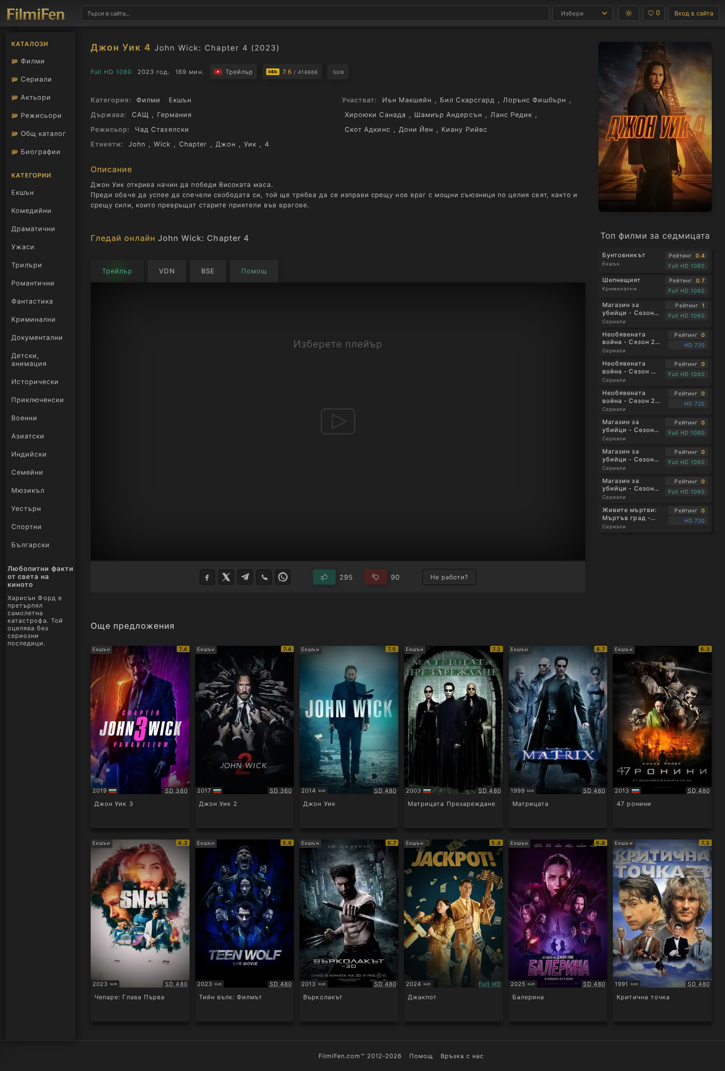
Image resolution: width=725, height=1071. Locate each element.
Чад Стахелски (162, 129)
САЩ (140, 115)
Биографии (36, 152)
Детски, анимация (29, 359)
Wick (162, 144)
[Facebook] (207, 577)
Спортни (26, 527)
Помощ (421, 1056)
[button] (629, 13)
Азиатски (28, 436)
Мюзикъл (28, 490)
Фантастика (32, 301)
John (136, 144)
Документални (37, 337)
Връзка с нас (462, 1056)
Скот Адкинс (367, 129)
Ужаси (23, 247)
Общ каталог (38, 133)
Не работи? (449, 577)
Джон (226, 144)
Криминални (33, 319)
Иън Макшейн (407, 100)
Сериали (31, 79)
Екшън (22, 192)
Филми (28, 61)
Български (30, 545)
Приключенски (37, 400)
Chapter (193, 144)
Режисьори (36, 115)
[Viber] (263, 577)
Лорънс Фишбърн (534, 100)
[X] (226, 577)
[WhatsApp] (282, 577)
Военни (24, 418)
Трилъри (26, 267)
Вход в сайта (693, 13)
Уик (250, 144)
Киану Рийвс (464, 129)
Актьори (31, 97)
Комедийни (31, 211)
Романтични (33, 283)
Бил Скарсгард (467, 100)
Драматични (33, 229)
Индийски (29, 454)
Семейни (27, 472)
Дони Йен (416, 129)
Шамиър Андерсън (448, 115)
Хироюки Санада (375, 115)
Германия (174, 115)
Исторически (35, 382)
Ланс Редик (511, 115)
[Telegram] (245, 577)
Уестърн (26, 508)
